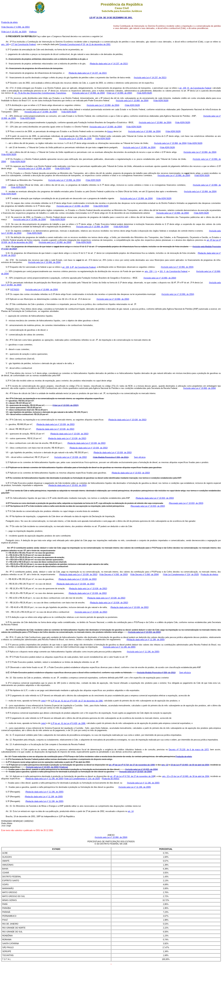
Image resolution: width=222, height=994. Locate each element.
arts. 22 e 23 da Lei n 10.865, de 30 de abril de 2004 (185, 776)
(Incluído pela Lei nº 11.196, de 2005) (119, 647)
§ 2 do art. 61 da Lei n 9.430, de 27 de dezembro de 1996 (77, 701)
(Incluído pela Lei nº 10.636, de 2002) (70, 457)
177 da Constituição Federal (23, 44)
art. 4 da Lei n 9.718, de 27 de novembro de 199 (132, 776)
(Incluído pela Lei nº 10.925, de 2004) (42, 767)
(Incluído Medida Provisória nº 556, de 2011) (156, 672)
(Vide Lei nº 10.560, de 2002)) (66, 405)
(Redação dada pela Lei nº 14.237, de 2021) (109, 63)
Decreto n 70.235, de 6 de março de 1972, (189, 749)
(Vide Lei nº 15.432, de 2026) (14, 32)
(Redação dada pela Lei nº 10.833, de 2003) (131, 473)
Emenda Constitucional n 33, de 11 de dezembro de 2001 (85, 44)
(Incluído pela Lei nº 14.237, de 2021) (150, 77)
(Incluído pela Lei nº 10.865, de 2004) (199, 388)
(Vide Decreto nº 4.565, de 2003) (113, 574)
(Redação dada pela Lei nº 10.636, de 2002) (127, 420)
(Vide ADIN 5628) (144, 93)
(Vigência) (63, 767)
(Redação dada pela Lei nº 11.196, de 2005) (146, 639)
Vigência (33, 32)
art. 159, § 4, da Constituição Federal (79, 267)
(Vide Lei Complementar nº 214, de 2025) (181, 574)
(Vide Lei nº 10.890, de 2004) (119, 93)
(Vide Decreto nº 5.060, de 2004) (144, 574)
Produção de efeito (9, 22)
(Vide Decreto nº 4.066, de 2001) (15, 27)
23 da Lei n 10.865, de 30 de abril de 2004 (190, 765)
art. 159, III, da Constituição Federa (195, 88)
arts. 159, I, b (151, 271)
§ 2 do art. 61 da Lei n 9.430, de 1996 (68, 723)
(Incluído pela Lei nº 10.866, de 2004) (88, 93)
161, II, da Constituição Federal (173, 271)
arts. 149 (5, 44)
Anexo (110, 131)
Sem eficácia (139, 457)
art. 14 (131, 811)
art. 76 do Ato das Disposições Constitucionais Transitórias (40, 93)
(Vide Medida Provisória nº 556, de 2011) (111, 457)
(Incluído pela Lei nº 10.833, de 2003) (144, 632)
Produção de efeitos (209, 574)
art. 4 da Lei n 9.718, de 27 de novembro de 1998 (132, 765)
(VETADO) (14, 289)
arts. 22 (164, 765)
